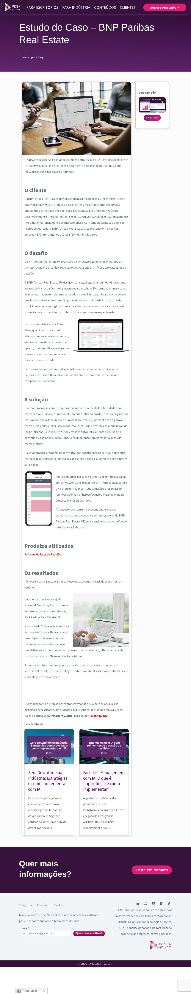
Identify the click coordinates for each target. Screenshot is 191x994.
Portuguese (29, 990)
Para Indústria (76, 7)
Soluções (24, 905)
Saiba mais (152, 117)
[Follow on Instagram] (145, 903)
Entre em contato (152, 870)
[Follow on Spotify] (161, 903)
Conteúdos (105, 7)
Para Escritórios (42, 7)
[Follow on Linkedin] (138, 903)
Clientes (128, 7)
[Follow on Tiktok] (169, 903)
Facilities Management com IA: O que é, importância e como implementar (104, 781)
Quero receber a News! (89, 933)
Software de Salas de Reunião (42, 554)
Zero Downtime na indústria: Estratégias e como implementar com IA (48, 781)
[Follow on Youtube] (153, 903)
